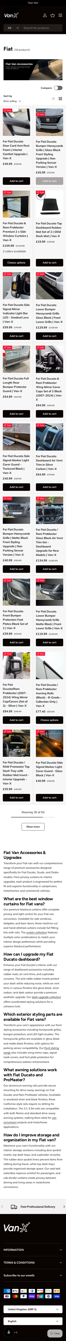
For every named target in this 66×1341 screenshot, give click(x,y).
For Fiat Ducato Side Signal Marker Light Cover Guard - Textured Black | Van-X (16, 464)
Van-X (14, 1332)
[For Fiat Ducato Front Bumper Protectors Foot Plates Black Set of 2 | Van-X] (16, 592)
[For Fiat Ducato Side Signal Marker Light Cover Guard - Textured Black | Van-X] (16, 437)
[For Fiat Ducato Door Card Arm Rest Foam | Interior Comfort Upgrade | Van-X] (16, 122)
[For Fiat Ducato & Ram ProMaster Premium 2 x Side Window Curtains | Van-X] (16, 204)
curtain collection (36, 932)
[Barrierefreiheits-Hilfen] (9, 1332)
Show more (33, 826)
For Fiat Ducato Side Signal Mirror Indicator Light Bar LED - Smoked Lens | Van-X (16, 313)
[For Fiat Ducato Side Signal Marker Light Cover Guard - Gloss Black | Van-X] (49, 743)
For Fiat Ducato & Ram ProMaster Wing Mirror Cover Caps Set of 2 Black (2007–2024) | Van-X (49, 389)
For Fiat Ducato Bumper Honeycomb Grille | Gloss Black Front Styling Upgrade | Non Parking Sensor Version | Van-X (49, 154)
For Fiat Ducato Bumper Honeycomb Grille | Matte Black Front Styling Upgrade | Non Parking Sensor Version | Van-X (16, 542)
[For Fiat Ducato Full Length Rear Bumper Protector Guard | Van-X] (16, 359)
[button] (52, 15)
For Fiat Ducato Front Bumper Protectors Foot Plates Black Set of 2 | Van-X (15, 619)
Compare (46, 88)
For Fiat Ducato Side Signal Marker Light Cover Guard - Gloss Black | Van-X (49, 769)
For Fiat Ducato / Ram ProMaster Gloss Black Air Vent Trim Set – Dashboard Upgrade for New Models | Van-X (49, 542)
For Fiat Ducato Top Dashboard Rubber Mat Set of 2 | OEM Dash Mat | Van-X (49, 230)
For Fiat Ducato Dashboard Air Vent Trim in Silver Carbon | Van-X (49, 462)
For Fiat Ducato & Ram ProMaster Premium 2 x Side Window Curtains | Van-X (15, 231)
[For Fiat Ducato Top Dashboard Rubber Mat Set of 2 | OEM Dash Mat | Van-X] (49, 204)
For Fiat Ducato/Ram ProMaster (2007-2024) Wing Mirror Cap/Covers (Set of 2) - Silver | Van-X (15, 695)
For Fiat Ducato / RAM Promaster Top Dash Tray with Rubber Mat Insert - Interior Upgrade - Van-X (16, 773)
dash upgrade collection (46, 997)
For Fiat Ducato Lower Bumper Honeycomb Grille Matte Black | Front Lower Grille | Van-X (49, 620)
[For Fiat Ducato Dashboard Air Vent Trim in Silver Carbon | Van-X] (49, 437)
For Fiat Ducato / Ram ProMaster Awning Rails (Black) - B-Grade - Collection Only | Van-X (48, 695)
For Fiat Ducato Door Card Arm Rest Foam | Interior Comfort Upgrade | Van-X (16, 150)
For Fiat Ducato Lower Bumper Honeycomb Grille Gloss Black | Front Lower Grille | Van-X (49, 313)
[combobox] (33, 28)
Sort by (8, 96)
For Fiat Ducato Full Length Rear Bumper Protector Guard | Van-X (16, 385)
